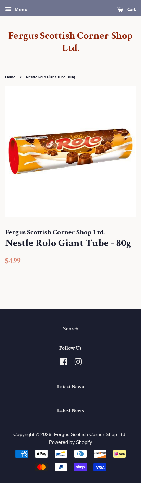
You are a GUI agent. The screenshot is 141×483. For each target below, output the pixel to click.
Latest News (70, 386)
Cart (131, 9)
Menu (20, 9)
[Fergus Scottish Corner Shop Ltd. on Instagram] (78, 363)
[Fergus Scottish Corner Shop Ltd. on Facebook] (63, 363)
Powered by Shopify (70, 442)
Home (10, 76)
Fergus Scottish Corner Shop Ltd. (70, 42)
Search (70, 328)
